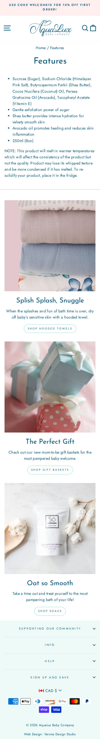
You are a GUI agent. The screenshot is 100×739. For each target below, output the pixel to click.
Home (41, 47)
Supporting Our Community (50, 628)
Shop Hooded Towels (50, 329)
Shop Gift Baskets (50, 470)
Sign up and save (49, 677)
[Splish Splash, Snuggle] (50, 245)
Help (50, 661)
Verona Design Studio (60, 734)
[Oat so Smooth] (50, 528)
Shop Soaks (50, 611)
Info (50, 645)
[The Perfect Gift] (50, 387)
